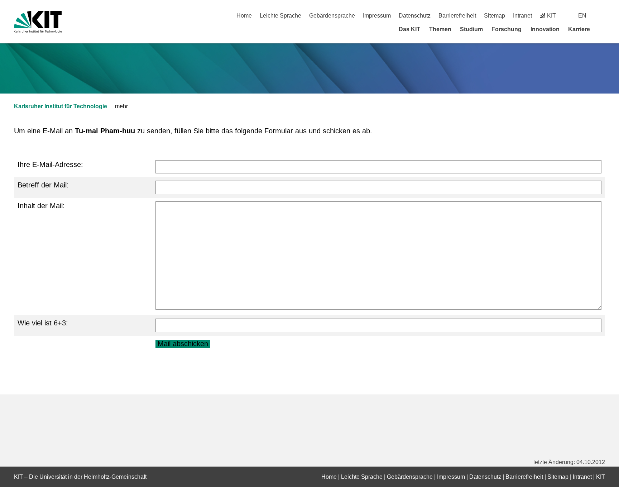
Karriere (579, 29)
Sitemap (494, 16)
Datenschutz (415, 16)
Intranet (522, 16)
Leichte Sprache (280, 16)
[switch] (602, 15)
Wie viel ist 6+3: (43, 323)
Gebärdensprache (332, 16)
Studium (471, 29)
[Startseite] (602, 29)
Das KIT (409, 29)
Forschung (506, 29)
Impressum (377, 16)
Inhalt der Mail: (41, 206)
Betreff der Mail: (43, 185)
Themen (440, 29)
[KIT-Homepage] (38, 22)
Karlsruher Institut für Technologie (60, 106)
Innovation (545, 29)
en (582, 16)
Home (244, 16)
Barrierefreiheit (457, 16)
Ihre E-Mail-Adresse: (50, 164)
